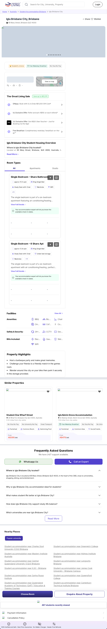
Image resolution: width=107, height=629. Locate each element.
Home (4, 12)
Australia (13, 12)
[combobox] (53, 4)
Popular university (14, 538)
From (13, 436)
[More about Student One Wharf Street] (28, 403)
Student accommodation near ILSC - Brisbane (25, 568)
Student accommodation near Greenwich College (76, 546)
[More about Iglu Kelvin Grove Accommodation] (80, 403)
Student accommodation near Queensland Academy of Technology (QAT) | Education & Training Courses (24, 586)
